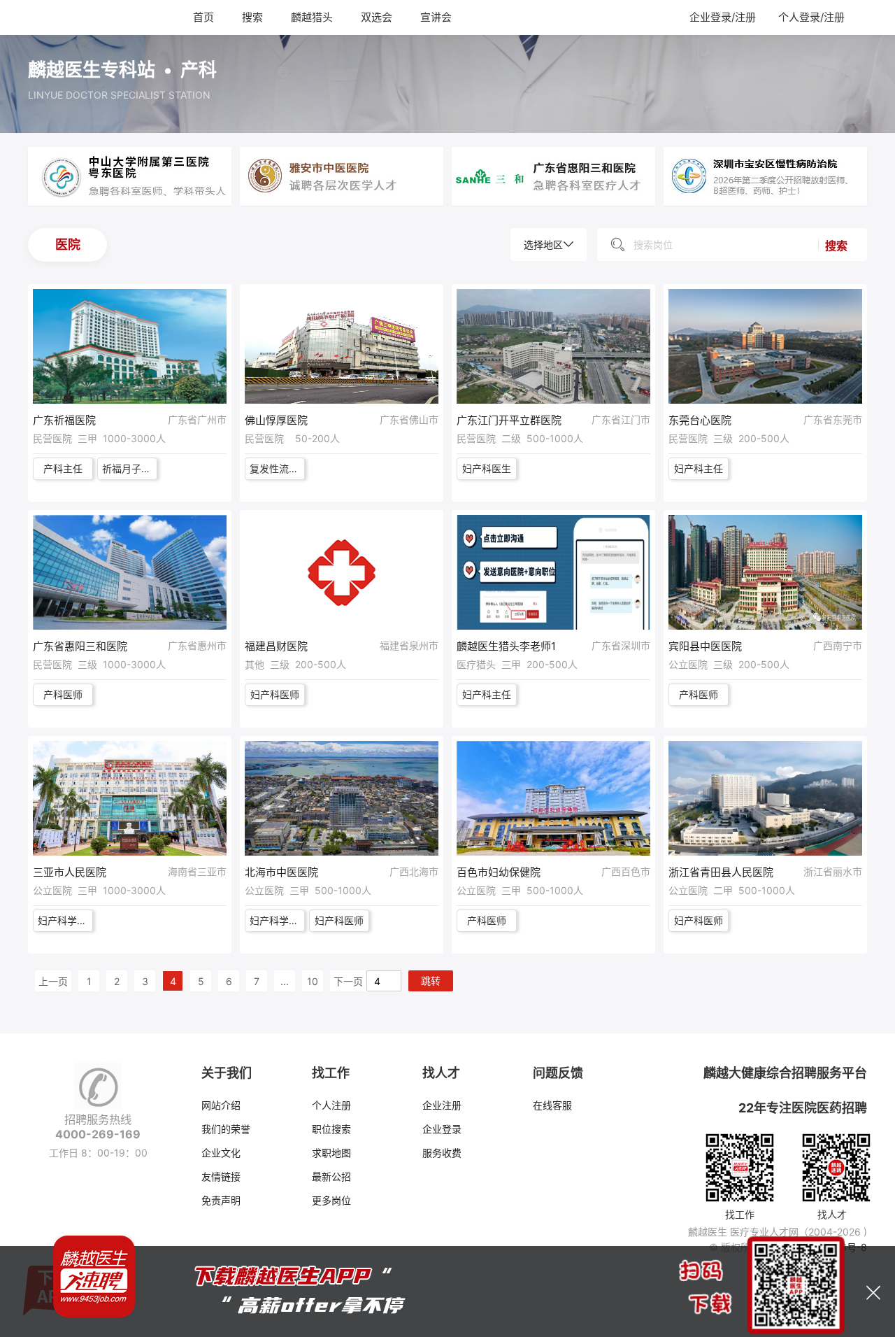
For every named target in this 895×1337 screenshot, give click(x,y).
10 (312, 981)
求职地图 (331, 1153)
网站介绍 (221, 1105)
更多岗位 (331, 1200)
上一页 (53, 981)
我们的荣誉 (225, 1129)
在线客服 (552, 1105)
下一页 (348, 981)
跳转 (431, 980)
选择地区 (543, 244)
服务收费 (441, 1153)
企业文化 (221, 1153)
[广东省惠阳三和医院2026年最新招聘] (553, 175)
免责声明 (221, 1200)
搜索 (252, 17)
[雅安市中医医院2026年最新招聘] (341, 175)
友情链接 (221, 1176)
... (284, 981)
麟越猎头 (312, 17)
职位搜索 (331, 1129)
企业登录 (441, 1129)
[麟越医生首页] (76, 16)
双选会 (376, 17)
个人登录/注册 (811, 17)
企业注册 (441, 1105)
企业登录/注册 (722, 17)
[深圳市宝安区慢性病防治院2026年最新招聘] (765, 175)
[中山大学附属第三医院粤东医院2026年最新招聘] (129, 175)
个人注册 (331, 1105)
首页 (203, 17)
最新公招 (331, 1176)
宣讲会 (436, 17)
